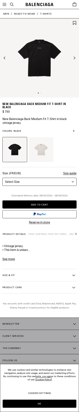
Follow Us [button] (9, 360)
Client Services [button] (12, 335)
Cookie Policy (43, 379)
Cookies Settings (39, 393)
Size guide (70, 173)
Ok (39, 403)
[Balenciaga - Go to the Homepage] (39, 4)
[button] (4, 58)
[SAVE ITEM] (74, 22)
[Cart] (74, 4)
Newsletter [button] (10, 323)
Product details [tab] (14, 233)
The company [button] (11, 348)
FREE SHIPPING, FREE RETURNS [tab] (47, 233)
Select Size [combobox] (12, 181)
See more (8, 259)
